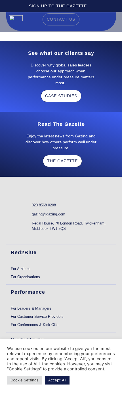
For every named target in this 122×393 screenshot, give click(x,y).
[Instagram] (47, 237)
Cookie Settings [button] (24, 380)
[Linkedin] (14, 237)
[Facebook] (36, 237)
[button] (109, 21)
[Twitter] (25, 237)
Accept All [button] (57, 380)
